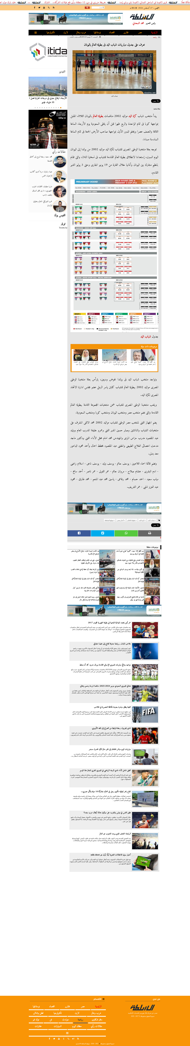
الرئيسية (154, 32)
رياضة (155, 37)
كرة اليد (132, 116)
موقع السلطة (109, 520)
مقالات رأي (58, 152)
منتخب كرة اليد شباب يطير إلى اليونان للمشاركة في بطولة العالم (130, 580)
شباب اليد (145, 336)
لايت (65, 32)
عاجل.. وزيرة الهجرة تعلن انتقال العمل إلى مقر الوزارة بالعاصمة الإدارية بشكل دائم (86, 598)
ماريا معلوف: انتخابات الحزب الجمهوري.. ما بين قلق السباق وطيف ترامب (42, 191)
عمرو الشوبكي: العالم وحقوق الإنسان (42, 203)
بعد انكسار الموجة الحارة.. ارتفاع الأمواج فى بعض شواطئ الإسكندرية (114, 363)
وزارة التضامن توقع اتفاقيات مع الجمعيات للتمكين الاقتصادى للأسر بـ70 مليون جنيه (86, 363)
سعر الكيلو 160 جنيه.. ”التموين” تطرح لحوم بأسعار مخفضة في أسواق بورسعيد (143, 363)
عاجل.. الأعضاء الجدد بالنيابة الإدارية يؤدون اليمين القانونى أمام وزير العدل (130, 589)
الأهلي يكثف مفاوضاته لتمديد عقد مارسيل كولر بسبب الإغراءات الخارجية (86, 589)
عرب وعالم (81, 32)
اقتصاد (112, 32)
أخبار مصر (120, 520)
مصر (140, 32)
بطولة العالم (98, 116)
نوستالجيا (97, 32)
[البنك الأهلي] (114, 510)
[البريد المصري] (48, 129)
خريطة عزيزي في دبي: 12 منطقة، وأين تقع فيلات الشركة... (109, 2)
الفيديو (62, 71)
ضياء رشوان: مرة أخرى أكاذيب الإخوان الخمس (41, 174)
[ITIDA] (48, 52)
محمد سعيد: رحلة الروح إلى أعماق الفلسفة (41, 159)
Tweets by (63, 228)
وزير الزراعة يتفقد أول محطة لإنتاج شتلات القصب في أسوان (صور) (85, 571)
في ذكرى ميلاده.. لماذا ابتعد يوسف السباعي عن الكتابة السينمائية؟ (130, 571)
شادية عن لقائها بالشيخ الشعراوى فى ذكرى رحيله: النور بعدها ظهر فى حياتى (130, 598)
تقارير (126, 32)
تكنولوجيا (51, 32)
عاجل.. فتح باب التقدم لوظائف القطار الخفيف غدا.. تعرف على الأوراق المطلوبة (86, 562)
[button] (60, 107)
